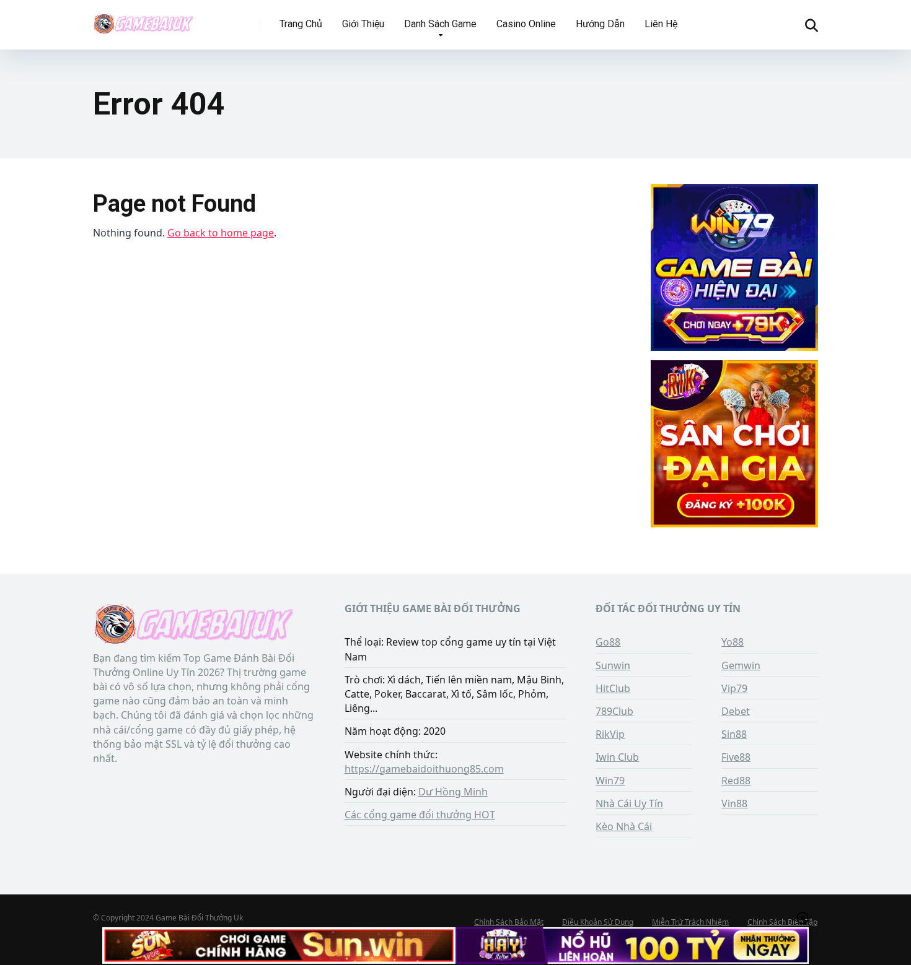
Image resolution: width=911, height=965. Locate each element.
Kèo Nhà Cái (624, 826)
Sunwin (613, 665)
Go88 (608, 642)
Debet (735, 711)
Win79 (610, 780)
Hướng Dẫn (600, 24)
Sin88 (734, 734)
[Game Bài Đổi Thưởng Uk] (143, 20)
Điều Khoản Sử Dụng (597, 922)
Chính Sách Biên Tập (782, 922)
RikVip (610, 734)
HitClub (613, 688)
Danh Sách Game (440, 24)
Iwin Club (617, 757)
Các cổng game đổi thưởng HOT (420, 814)
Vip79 (734, 688)
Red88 (735, 780)
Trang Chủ (300, 24)
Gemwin (740, 665)
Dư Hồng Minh (453, 791)
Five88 (735, 757)
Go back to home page (220, 233)
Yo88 (732, 642)
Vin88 (734, 803)
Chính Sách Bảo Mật (509, 922)
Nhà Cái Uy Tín (629, 803)
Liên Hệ (661, 24)
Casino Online (526, 24)
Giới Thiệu (363, 24)
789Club (614, 711)
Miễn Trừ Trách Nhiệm (690, 922)
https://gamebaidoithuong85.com (424, 769)
